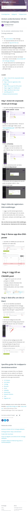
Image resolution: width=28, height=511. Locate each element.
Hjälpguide (14, 14)
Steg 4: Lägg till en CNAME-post (12, 88)
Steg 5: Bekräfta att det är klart (11, 90)
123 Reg (6, 384)
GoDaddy (6, 390)
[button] (17, 415)
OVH (5, 396)
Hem (2, 507)
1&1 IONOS (7, 382)
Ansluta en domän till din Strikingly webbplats (13, 429)
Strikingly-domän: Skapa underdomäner (11, 431)
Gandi (5, 388)
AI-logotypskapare (18, 509)
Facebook (2, 420)
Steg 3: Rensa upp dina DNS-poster (13, 86)
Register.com (7, 398)
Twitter (5, 420)
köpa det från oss (13, 42)
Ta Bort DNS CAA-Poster (7, 434)
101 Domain (7, 380)
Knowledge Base (5, 14)
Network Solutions (8, 394)
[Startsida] (5, 2)
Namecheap (7, 392)
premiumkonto (9, 38)
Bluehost (6, 386)
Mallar (2, 509)
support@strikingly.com (12, 406)
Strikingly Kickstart (18, 507)
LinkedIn (7, 420)
